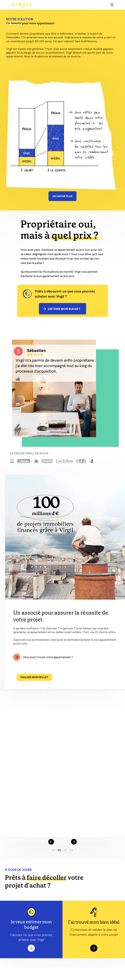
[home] (21, 5)
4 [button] (72, 850)
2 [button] (59, 850)
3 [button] (65, 850)
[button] (112, 5)
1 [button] (54, 850)
